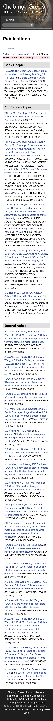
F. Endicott (41, 393)
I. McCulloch (27, 169)
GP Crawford (40, 84)
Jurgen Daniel (31, 412)
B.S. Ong (36, 74)
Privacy (39, 709)
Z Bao (17, 169)
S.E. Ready (34, 250)
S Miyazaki (27, 228)
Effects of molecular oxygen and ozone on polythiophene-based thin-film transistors (25, 437)
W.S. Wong (25, 74)
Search (10, 48)
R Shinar (39, 169)
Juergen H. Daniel (22, 523)
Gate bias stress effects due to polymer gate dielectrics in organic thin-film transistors (24, 533)
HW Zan (19, 231)
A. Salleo (43, 70)
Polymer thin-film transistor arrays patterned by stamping (24, 587)
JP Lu (23, 669)
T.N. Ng (8, 113)
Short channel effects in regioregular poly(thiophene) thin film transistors (26, 676)
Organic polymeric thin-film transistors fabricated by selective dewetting (25, 570)
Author (6, 54)
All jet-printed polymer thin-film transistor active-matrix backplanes (26, 367)
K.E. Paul (16, 335)
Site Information (11, 709)
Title (12, 54)
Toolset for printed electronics (27, 299)
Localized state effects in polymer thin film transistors (22, 550)
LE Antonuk (25, 257)
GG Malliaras (11, 172)
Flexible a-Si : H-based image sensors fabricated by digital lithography (25, 215)
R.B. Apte (9, 70)
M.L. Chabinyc (11, 74)
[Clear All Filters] (40, 57)
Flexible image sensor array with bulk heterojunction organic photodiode (26, 511)
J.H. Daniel (29, 650)
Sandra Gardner (28, 77)
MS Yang (34, 600)
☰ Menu (8, 19)
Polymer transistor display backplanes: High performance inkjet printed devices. (22, 629)
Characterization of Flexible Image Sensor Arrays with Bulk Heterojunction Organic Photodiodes (24, 152)
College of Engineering (32, 695)
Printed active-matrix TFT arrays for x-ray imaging (26, 258)
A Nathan (38, 228)
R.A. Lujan (30, 141)
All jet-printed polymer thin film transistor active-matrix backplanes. (26, 340)
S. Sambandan (35, 145)
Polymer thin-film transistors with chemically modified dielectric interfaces (24, 607)
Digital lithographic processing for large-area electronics (25, 417)
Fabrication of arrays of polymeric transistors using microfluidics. (24, 487)
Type (18, 54)
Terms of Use (27, 709)
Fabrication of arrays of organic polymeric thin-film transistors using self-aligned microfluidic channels (26, 471)
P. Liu (11, 77)
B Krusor (40, 650)
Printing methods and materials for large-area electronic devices (25, 659)
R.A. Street (20, 70)
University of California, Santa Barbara (26, 699)
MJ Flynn (40, 267)
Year (26, 54)
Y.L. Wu (31, 363)
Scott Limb (37, 408)
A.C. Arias (32, 70)
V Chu (17, 228)
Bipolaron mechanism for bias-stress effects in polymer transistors (23, 383)
